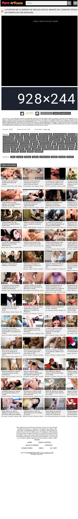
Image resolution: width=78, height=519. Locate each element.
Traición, (25, 246)
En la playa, (13, 376)
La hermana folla (26, 144)
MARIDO (20, 149)
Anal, (24, 186)
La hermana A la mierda (11, 144)
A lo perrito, (70, 249)
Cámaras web (44, 157)
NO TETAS (65, 139)
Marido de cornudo (45, 134)
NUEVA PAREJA (30, 139)
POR (71, 149)
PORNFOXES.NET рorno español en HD (40, 453)
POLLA (23, 151)
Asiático (35, 157)
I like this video (22, 113)
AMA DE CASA (43, 136)
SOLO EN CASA (30, 136)
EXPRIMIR (38, 151)
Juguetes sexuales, (54, 207)
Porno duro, (11, 186)
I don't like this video (37, 113)
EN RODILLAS (23, 141)
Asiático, (64, 186)
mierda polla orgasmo (10, 146)
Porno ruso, (4, 186)
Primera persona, (54, 227)
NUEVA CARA (42, 139)
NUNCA (30, 151)
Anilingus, (25, 207)
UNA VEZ (34, 141)
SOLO (62, 146)
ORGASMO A (58, 141)
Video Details (46, 113)
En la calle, (21, 335)
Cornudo (19, 157)
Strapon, (75, 227)
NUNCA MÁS (14, 134)
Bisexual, (34, 227)
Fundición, (47, 269)
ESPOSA (33, 146)
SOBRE (50, 146)
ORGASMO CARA (46, 141)
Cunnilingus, (4, 207)
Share (55, 113)
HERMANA (70, 146)
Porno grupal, (62, 416)
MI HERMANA (8, 139)
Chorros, (35, 269)
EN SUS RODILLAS (10, 141)
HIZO (13, 149)
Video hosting (44, 442)
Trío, (21, 312)
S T (54, 144)
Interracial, (15, 207)
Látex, (7, 376)
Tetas (13, 157)
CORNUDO (36, 149)
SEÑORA (42, 146)
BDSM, (47, 207)
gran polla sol (24, 146)
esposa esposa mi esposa (66, 144)
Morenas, (74, 290)
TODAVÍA (15, 151)
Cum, (33, 186)
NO (56, 146)
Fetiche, (62, 227)
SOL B (36, 144)
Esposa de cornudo (60, 134)
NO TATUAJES (55, 139)
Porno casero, (20, 396)
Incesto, (22, 227)
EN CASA (34, 134)
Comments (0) (65, 113)
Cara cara (71, 134)
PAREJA (6, 149)
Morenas (70, 157)
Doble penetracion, (14, 227)
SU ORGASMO (9, 136)
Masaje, (25, 355)
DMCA (41, 448)
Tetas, (8, 290)
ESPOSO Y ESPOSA (57, 136)
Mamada (62, 157)
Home (29, 442)
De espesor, (14, 290)
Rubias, (20, 186)
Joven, (32, 290)
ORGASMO (63, 149)
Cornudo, (59, 186)
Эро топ (37, 439)
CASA (28, 149)
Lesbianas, (70, 376)
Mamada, (28, 186)
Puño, (16, 186)
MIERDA (6, 151)
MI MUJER (18, 139)
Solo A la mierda (45, 144)
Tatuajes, (57, 335)
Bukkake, (61, 310)
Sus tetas (19, 136)
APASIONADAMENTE (50, 149)
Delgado (54, 157)
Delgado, (15, 335)
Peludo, (42, 186)
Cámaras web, (5, 227)
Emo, (19, 290)
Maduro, (37, 186)
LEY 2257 (53, 448)
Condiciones (26, 448)
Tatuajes (27, 157)
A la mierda (24, 134)
